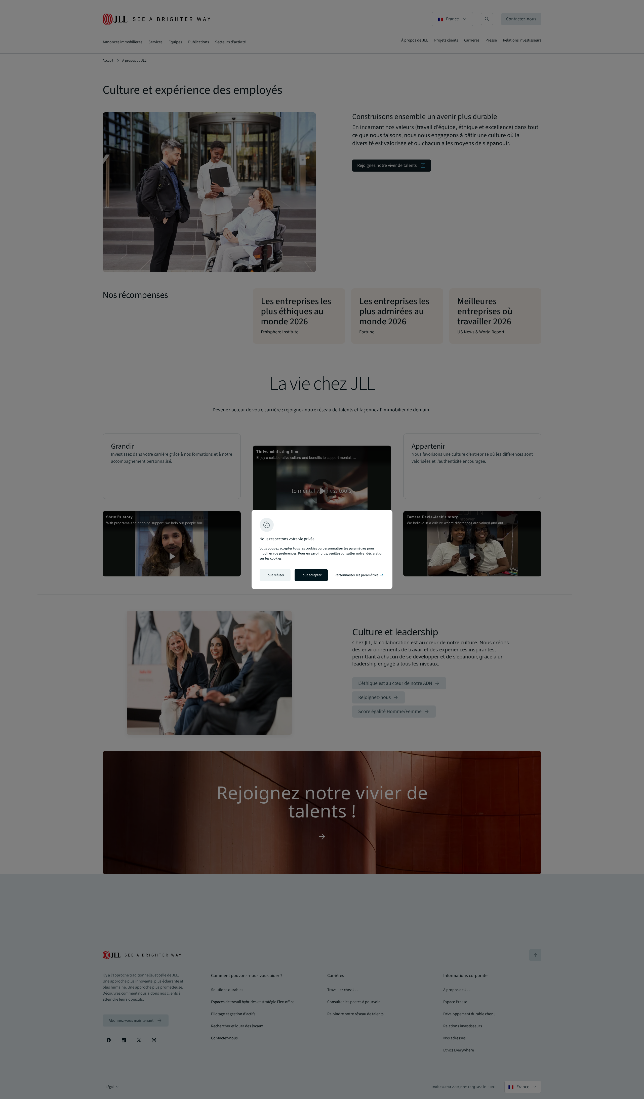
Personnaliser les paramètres (359, 575)
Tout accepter (311, 575)
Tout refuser (275, 575)
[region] (322, 549)
